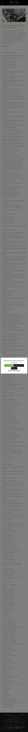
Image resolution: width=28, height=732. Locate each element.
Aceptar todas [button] (8, 365)
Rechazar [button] (14, 368)
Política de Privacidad (14, 370)
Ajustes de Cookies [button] (18, 365)
